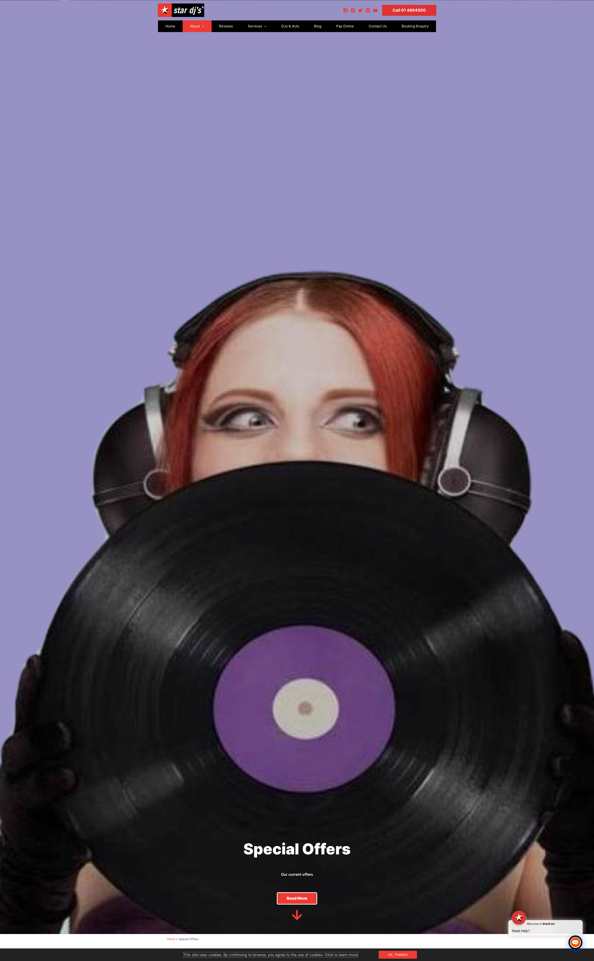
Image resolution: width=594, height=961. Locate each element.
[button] (409, 10)
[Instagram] (353, 10)
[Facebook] (345, 10)
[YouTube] (375, 10)
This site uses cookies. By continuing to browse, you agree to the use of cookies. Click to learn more (271, 954)
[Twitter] (360, 10)
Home (171, 939)
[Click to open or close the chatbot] (575, 942)
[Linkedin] (367, 10)
